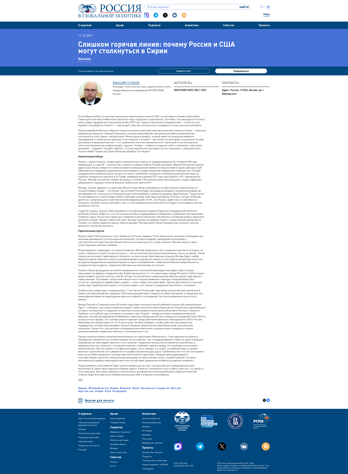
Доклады (146, 434)
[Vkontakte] (174, 15)
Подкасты (147, 456)
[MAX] (146, 15)
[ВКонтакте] (268, 400)
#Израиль (125, 388)
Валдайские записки (152, 442)
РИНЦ (266, 14)
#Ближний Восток (98, 388)
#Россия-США (86, 391)
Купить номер (117, 436)
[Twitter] (165, 15)
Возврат (114, 448)
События (228, 25)
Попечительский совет (89, 433)
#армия (82, 388)
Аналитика (192, 25)
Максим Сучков (126, 83)
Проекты (264, 25)
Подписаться (241, 71)
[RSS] (184, 15)
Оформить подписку (120, 432)
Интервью (147, 430)
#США (108, 391)
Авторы (82, 429)
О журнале (85, 25)
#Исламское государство (155, 388)
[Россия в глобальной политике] (109, 11)
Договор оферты (118, 444)
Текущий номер (117, 422)
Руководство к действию (154, 460)
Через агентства (118, 452)
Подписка (154, 25)
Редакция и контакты (89, 445)
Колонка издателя (151, 418)
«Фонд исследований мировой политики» (88, 423)
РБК (80, 379)
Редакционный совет (88, 437)
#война (114, 388)
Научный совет (85, 441)
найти (244, 7)
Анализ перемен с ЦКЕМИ (155, 464)
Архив (120, 25)
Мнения (84, 59)
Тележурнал (148, 468)
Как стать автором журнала (91, 418)
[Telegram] (155, 15)
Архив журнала (117, 418)
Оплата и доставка (119, 440)
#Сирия (99, 391)
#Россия (176, 388)
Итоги (113, 465)
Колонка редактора (151, 422)
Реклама (82, 449)
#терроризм (119, 391)
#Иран (135, 388)
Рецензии (147, 438)
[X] (264, 400)
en (268, 6)
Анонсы (114, 461)
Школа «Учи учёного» (152, 452)
